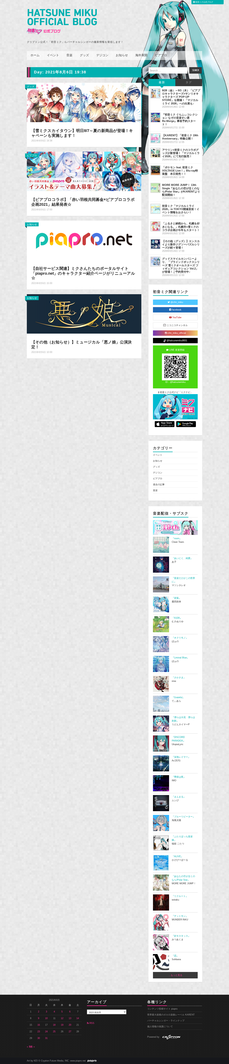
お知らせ (122, 55)
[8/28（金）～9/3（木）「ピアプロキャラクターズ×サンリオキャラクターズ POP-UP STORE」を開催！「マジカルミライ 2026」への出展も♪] (155, 93)
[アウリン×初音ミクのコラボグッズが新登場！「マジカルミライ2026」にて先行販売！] (155, 152)
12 (62, 1018)
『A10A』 (177, 618)
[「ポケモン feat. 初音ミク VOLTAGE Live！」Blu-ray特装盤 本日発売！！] (155, 170)
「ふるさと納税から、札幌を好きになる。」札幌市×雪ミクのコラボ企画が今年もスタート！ (181, 226)
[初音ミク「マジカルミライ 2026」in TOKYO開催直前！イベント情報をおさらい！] (155, 208)
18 (54, 1025)
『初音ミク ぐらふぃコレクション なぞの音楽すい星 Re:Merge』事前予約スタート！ (180, 119)
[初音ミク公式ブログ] (62, 22)
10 (46, 1018)
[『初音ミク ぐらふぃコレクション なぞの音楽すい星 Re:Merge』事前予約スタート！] (155, 117)
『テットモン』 (180, 916)
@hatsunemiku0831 (176, 340)
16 (38, 1025)
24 (46, 1031)
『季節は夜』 (179, 777)
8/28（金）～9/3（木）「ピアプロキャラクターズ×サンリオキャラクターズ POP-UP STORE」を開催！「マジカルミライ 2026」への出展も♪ (181, 97)
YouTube (176, 317)
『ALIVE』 (177, 856)
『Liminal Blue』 (180, 657)
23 (38, 1031)
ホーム (35, 55)
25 (54, 1031)
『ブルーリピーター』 (183, 816)
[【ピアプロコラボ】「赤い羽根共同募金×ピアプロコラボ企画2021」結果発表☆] (84, 171)
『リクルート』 (180, 896)
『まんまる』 (179, 797)
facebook (176, 310)
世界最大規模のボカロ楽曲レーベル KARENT (171, 1015)
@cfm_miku (176, 302)
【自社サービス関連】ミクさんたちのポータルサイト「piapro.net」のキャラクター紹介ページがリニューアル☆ (83, 273)
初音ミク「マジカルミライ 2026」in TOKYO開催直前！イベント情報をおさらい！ (180, 209)
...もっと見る (175, 975)
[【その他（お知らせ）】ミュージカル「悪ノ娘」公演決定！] (84, 313)
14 (77, 1018)
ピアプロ (161, 55)
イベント (53, 55)
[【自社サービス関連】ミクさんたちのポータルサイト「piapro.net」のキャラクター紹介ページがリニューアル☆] (84, 240)
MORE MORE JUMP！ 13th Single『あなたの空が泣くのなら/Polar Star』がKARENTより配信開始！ (181, 189)
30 (38, 1038)
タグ (189, 82)
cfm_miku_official (176, 333)
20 (70, 1025)
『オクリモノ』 (180, 638)
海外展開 (141, 55)
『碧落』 (176, 598)
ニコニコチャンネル (177, 325)
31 (46, 1038)
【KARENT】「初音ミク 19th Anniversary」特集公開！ (180, 137)
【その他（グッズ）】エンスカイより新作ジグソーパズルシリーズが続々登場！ (181, 244)
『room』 (177, 538)
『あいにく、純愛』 (182, 558)
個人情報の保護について (160, 1026)
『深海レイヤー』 (181, 757)
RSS (91, 1023)
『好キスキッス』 (181, 936)
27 (70, 1031)
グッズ (84, 55)
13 (70, 1018)
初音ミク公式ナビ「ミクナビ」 (176, 392)
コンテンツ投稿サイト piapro (162, 1009)
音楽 (69, 55)
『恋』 (175, 956)
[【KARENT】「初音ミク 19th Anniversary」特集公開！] (155, 138)
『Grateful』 (178, 697)
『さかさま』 (179, 677)
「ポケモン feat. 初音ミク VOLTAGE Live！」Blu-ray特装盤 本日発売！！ (180, 170)
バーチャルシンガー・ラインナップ (165, 1020)
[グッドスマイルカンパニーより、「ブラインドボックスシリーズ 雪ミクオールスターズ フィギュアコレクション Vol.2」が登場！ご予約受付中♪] (155, 261)
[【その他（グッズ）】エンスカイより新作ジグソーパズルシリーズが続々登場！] (155, 244)
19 (62, 1025)
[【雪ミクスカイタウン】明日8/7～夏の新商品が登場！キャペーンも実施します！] (84, 102)
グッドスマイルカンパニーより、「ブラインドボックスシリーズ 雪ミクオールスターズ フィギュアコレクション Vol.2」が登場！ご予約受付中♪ (181, 265)
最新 (162, 82)
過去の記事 (159, 484)
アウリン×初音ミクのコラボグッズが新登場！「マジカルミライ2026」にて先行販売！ (181, 153)
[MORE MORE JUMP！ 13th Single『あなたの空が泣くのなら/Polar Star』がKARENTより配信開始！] (155, 187)
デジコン (102, 55)
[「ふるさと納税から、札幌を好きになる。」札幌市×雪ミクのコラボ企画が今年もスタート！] (155, 226)
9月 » (32, 1047)
